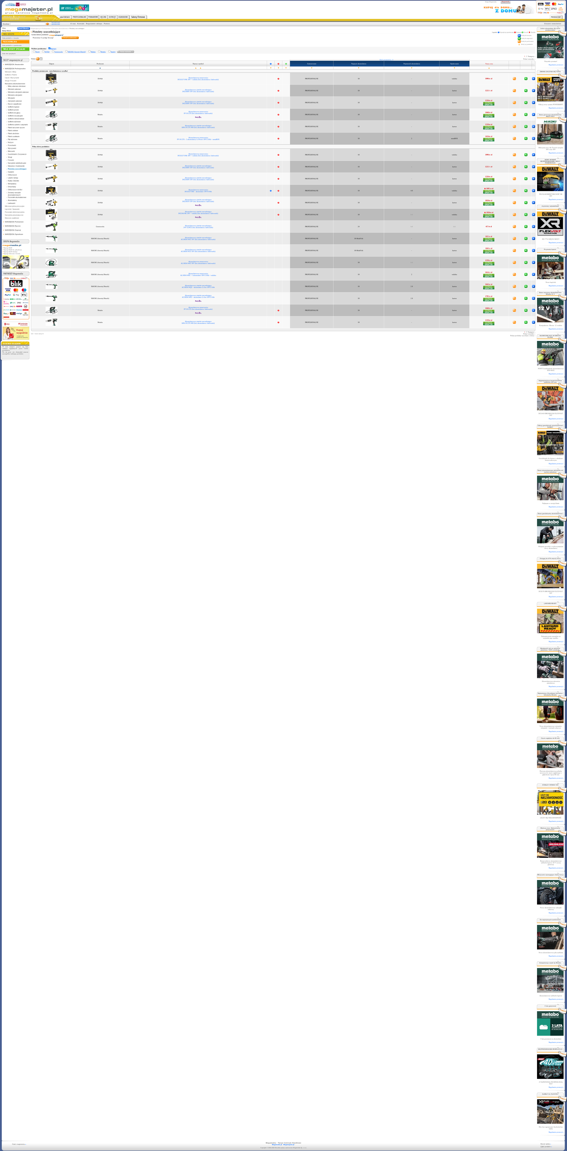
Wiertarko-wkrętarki (15, 95)
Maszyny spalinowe (12, 218)
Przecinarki (12, 145)
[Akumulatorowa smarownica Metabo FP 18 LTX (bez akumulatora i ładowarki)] (51, 114)
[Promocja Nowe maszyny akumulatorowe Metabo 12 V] (550, 321)
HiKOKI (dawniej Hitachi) (77, 52)
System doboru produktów (40, 34)
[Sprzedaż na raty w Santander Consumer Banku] (16, 339)
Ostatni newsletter (552, 24)
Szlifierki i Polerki (11, 75)
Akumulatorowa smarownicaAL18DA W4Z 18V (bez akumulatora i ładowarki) (198, 262)
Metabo (103, 52)
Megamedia (506, 1)
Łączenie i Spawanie (12, 209)
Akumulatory (12, 200)
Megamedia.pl (277, 1144)
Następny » (531, 56)
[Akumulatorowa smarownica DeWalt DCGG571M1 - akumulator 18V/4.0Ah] (51, 190)
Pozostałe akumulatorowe (17, 197)
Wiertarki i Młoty (10, 72)
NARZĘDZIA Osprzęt (13, 230)
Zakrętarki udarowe (15, 101)
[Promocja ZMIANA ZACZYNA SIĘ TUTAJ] (550, 100)
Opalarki (11, 172)
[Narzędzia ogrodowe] (123, 17)
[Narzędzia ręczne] (103, 17)
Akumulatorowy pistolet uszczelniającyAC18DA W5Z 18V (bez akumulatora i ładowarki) (198, 250)
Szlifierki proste (13, 110)
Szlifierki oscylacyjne (15, 116)
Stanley (113, 52)
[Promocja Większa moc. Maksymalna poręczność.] (550, 857)
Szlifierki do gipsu (14, 113)
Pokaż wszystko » (529, 59)
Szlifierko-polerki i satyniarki (18, 124)
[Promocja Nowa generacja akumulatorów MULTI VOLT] (550, 143)
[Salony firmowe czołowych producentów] (138, 17)
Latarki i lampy (13, 178)
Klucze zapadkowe (14, 104)
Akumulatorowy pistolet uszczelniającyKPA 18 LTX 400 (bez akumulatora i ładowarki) (198, 126)
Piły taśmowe (12, 139)
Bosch (37, 52)
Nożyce (10, 142)
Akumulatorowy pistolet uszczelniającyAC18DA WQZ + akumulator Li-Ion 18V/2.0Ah (198, 286)
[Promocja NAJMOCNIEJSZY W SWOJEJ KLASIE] (550, 364)
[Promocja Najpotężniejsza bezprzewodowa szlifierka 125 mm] (550, 409)
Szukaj (6, 24)
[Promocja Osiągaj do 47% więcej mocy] (550, 587)
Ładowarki (11, 203)
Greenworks (58, 52)
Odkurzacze (12, 175)
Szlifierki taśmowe (14, 122)
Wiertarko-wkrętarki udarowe (18, 92)
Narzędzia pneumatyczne (14, 215)
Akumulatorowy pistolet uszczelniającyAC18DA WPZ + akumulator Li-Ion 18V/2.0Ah (198, 296)
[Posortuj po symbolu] (200, 68)
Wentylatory (12, 184)
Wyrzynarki (12, 148)
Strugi (10, 157)
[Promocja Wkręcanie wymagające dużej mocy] (550, 903)
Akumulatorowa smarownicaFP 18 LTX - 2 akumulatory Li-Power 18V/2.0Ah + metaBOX (198, 138)
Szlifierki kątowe (13, 107)
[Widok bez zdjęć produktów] (37, 58)
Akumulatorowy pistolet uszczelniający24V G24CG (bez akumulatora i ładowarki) (198, 226)
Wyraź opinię (545, 1144)
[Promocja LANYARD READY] (550, 632)
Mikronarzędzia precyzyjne (14, 206)
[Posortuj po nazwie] (195, 68)
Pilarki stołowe (13, 130)
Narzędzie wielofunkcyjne (17, 163)
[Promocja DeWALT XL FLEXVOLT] (550, 1123)
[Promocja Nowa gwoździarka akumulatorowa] (550, 542)
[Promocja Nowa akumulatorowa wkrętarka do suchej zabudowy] (550, 499)
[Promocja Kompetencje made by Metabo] (550, 992)
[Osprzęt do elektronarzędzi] (112, 17)
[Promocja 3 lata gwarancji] (550, 1035)
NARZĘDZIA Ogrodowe (14, 234)
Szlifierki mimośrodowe (16, 119)
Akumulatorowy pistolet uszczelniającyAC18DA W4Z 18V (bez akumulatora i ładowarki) (198, 238)
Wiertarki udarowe (14, 89)
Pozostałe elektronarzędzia (14, 212)
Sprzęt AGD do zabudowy (13, 250)
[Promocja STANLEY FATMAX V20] (550, 814)
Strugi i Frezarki (10, 81)
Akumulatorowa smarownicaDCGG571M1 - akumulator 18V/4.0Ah (198, 190)
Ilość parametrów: (386, 60)
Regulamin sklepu (94, 24)
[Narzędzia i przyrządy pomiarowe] (93, 17)
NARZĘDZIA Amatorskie (14, 64)
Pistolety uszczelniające (17, 169)
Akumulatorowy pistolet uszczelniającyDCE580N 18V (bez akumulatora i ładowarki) (198, 90)
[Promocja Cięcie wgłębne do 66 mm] (550, 767)
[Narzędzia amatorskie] (62, 17)
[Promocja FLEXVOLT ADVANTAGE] (550, 235)
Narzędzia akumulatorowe (60, 28)
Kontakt (80, 24)
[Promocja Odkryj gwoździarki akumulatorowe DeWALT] (550, 454)
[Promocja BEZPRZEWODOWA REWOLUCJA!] (550, 1078)
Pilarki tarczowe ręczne (16, 127)
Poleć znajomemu (19, 1144)
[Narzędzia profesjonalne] (79, 17)
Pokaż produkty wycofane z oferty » (522, 335)
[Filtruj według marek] (125, 51)
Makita (93, 52)
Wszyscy (53, 49)
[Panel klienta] (23, 28)
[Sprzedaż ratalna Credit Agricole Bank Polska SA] (74, 10)
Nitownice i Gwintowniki (16, 166)
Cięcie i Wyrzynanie (12, 78)
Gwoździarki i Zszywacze (17, 154)
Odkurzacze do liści (15, 189)
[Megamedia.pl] (16, 269)
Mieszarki (11, 151)
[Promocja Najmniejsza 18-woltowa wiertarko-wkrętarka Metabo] (550, 722)
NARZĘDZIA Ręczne (13, 226)
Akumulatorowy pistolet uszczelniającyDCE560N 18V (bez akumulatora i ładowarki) (198, 102)
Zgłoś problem (546, 1146)
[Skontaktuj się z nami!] (39, 18)
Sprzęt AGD (8, 248)
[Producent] (557, 17)
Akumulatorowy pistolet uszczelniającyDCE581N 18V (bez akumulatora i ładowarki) (198, 200)
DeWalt (47, 52)
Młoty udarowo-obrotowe (17, 86)
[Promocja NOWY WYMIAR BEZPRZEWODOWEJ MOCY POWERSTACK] (550, 190)
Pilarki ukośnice (13, 133)
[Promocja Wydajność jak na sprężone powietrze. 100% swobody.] (550, 677)
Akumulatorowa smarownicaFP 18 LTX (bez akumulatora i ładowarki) (198, 112)
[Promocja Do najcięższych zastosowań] (550, 948)
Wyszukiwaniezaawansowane (56, 23)
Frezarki (11, 160)
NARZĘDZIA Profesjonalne (15, 68)
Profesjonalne (46, 28)
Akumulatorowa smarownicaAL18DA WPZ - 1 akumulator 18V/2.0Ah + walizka (198, 274)
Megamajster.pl (35, 28)
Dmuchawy (12, 187)
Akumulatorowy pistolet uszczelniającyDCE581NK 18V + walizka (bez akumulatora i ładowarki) (198, 212)
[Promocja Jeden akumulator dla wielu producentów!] (550, 57)
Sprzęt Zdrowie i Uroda (12, 253)
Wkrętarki (11, 98)
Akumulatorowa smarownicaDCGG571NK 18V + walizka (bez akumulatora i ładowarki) (198, 78)
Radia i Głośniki (13, 181)
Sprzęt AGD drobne (10, 252)
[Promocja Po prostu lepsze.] (550, 278)
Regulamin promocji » (556, 65)
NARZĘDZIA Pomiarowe (14, 222)
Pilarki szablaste (13, 136)
